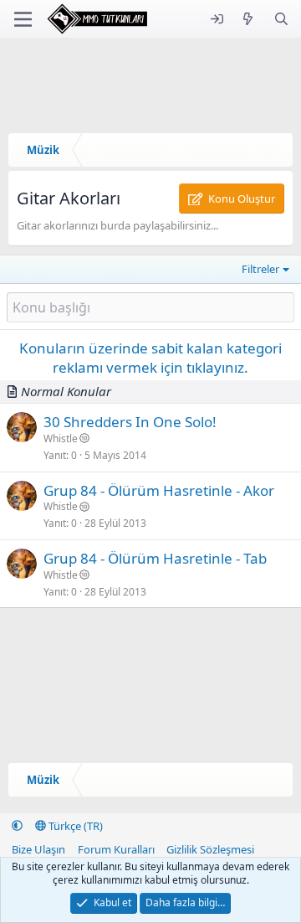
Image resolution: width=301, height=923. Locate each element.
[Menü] (23, 19)
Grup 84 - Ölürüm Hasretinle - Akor (158, 490)
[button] (17, 826)
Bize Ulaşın (38, 849)
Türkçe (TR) (74, 825)
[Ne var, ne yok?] (248, 18)
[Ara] (281, 18)
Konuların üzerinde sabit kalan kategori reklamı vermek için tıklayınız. (150, 358)
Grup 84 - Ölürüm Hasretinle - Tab (155, 558)
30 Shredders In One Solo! (130, 421)
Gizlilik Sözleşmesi (210, 849)
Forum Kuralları (116, 849)
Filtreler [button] (260, 268)
